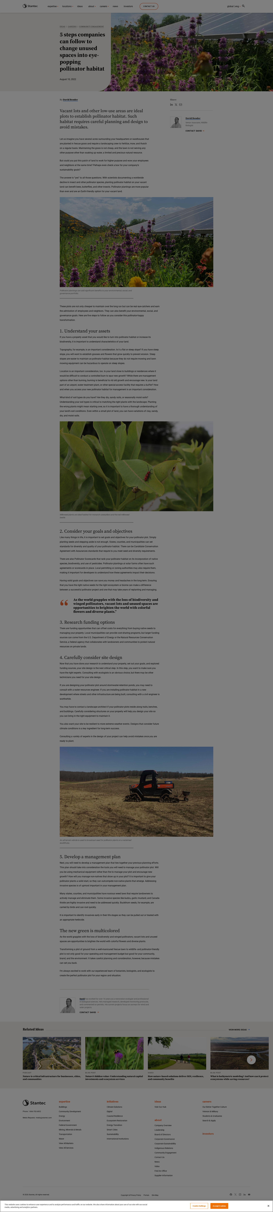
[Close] (268, 1206)
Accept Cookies (219, 1206)
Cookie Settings (199, 1206)
